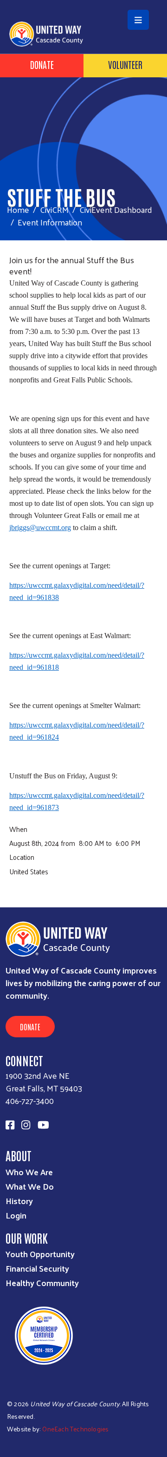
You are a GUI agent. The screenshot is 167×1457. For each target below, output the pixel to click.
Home (18, 209)
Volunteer (125, 64)
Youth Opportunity (40, 1253)
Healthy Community (42, 1282)
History (19, 1200)
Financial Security (37, 1268)
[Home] (83, 1)
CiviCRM (54, 209)
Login (16, 1215)
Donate (42, 64)
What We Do (30, 1186)
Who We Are (29, 1171)
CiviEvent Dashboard (115, 209)
